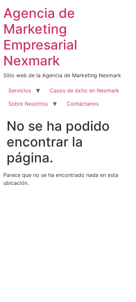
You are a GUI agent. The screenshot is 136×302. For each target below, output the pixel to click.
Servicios (19, 90)
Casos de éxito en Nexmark (84, 90)
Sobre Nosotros (28, 103)
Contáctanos (83, 103)
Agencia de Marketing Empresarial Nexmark (40, 37)
